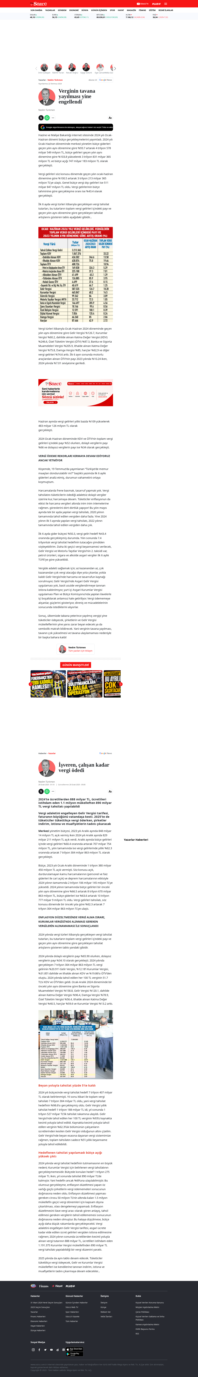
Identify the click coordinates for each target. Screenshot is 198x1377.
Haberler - (43, 753)
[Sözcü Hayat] (57, 1286)
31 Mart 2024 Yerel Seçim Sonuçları (46, 1302)
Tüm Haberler (72, 1321)
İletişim (104, 1302)
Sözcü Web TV (72, 1307)
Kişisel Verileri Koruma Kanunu (150, 1302)
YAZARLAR (50, 10)
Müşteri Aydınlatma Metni (147, 1307)
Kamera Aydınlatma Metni (147, 1324)
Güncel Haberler (74, 1296)
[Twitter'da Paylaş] (41, 117)
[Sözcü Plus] (70, 1286)
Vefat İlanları (106, 1316)
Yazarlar (52, 753)
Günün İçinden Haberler (77, 1302)
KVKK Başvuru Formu (145, 1329)
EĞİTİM (152, 10)
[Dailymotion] (57, 1349)
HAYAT (121, 10)
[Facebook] (39, 1349)
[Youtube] (51, 1349)
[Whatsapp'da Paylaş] (47, 117)
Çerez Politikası (142, 1312)
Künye (103, 1307)
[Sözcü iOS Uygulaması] (74, 1349)
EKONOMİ (74, 10)
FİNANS (142, 10)
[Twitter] (45, 1349)
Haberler (35, 1296)
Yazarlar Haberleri (136, 840)
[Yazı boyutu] (110, 117)
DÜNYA (84, 10)
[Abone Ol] (105, 79)
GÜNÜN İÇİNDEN (99, 10)
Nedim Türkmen (55, 80)
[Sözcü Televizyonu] (33, 1286)
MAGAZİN (131, 10)
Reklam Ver (106, 1312)
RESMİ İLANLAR (166, 10)
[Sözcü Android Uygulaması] (74, 1353)
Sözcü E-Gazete (72, 1316)
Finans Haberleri (38, 1316)
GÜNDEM (62, 10)
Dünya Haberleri (38, 1330)
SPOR (112, 10)
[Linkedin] (63, 1349)
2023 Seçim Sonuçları (40, 1307)
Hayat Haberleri (38, 1326)
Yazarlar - (42, 80)
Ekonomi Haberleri (39, 1321)
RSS (137, 1333)
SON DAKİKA (36, 10)
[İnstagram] (33, 1349)
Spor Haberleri (72, 1312)
